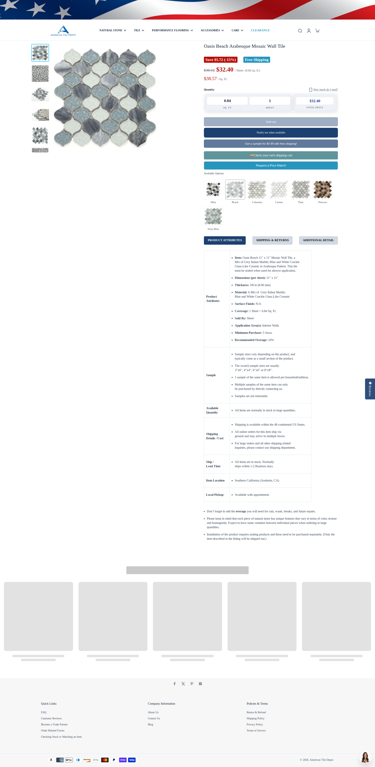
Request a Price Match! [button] (271, 165)
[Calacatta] (257, 189)
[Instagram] (200, 683)
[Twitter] (183, 683)
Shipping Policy (255, 718)
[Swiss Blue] (213, 216)
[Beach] (235, 189)
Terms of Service (256, 730)
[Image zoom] (105, 97)
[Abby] (213, 189)
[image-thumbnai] (40, 52)
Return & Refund (256, 712)
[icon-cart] (317, 30)
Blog (150, 724)
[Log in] (308, 30)
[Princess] (322, 189)
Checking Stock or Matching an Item (61, 736)
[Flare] (300, 189)
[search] (300, 30)
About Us (153, 712)
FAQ (43, 712)
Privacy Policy (255, 724)
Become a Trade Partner (54, 724)
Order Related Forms (52, 730)
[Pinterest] (192, 683)
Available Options (214, 173)
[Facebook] (174, 683)
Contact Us (154, 718)
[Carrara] (279, 189)
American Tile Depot (321, 759)
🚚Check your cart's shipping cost (271, 155)
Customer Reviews (51, 718)
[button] (271, 121)
